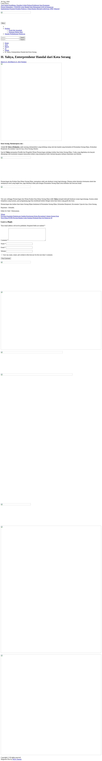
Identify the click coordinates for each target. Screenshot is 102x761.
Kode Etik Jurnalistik (15, 30)
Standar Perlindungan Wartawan (15, 34)
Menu (3, 23)
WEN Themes (17, 759)
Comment (4, 240)
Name (3, 244)
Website (3, 251)
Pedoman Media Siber (16, 32)
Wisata (3, 214)
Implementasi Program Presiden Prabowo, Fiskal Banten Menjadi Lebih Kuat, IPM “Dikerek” (30, 9)
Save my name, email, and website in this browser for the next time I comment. (28, 255)
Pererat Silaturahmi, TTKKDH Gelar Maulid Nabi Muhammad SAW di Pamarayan (27, 7)
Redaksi (7, 28)
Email (3, 247)
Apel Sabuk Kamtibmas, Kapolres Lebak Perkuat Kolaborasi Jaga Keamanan (25, 5)
